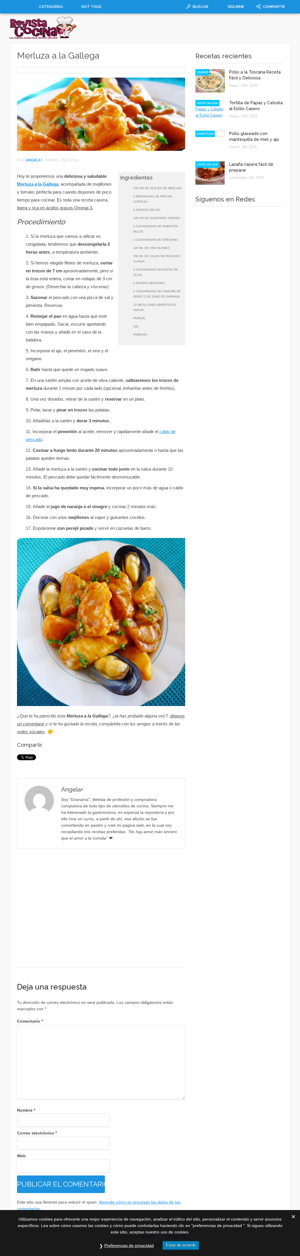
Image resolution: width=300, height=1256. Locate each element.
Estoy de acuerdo (181, 1245)
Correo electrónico (37, 1133)
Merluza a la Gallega (37, 184)
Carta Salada (207, 103)
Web (21, 1156)
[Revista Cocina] (43, 38)
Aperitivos (205, 133)
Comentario (30, 1021)
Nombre (26, 1110)
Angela (33, 160)
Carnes (202, 72)
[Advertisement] (101, 908)
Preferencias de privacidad (129, 1245)
